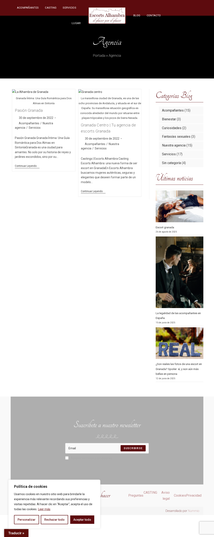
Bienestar (169, 119)
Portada (99, 55)
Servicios (35, 127)
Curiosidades (171, 128)
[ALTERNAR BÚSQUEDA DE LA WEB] (168, 15)
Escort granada (165, 227)
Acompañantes (29, 123)
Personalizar (27, 519)
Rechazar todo (54, 519)
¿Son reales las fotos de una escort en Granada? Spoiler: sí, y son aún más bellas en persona (179, 368)
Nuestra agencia (174, 145)
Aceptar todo (82, 519)
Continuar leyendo (27, 165)
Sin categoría (171, 163)
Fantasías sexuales (176, 137)
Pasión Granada (29, 110)
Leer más (44, 509)
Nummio (193, 511)
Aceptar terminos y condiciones (91, 458)
